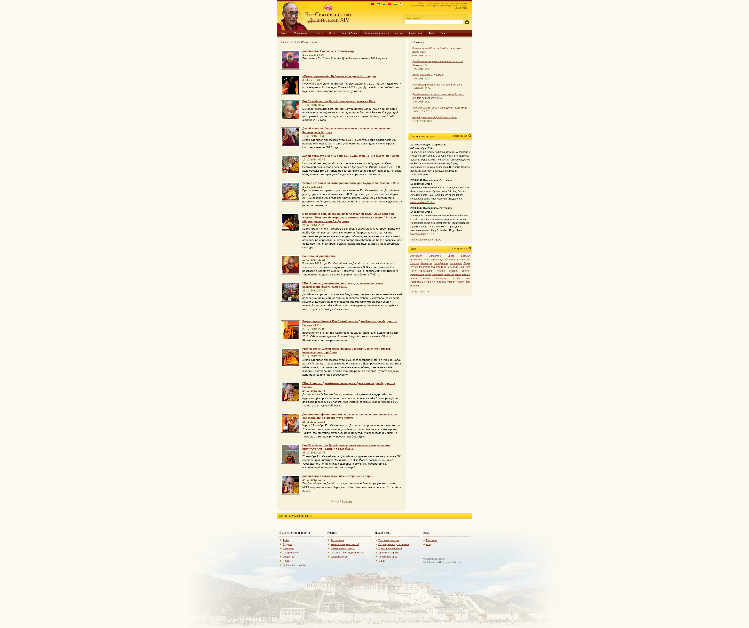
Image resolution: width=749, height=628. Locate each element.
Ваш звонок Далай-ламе (319, 256)
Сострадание (290, 552)
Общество (288, 557)
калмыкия (449, 274)
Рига (467, 267)
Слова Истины (339, 557)
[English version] (383, 3)
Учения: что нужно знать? (345, 544)
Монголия (424, 267)
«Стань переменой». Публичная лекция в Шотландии (339, 76)
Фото (332, 33)
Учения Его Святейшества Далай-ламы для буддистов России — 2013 (350, 183)
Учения (399, 33)
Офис (443, 33)
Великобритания (419, 259)
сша (428, 282)
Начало (284, 33)
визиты (466, 271)
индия (428, 274)
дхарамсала (417, 274)
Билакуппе (435, 256)
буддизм (453, 271)
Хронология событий (390, 548)
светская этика (460, 278)
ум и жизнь (439, 282)
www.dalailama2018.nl (422, 202)
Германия (435, 259)
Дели (458, 259)
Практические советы (343, 548)
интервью (437, 274)
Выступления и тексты (376, 33)
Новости (318, 33)
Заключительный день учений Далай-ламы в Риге (439, 108)
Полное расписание (421, 240)
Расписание (301, 33)
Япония (441, 271)
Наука (286, 561)
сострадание (417, 282)
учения (451, 282)
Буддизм (287, 544)
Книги (381, 561)
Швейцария (426, 271)
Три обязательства (388, 540)
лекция (414, 278)
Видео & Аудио (349, 33)
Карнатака (456, 263)
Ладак (466, 263)
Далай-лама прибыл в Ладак (428, 75)
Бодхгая (465, 256)
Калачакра (426, 263)
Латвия (414, 267)
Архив (438, 240)
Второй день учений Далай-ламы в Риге (434, 117)
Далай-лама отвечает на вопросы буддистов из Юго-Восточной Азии (350, 155)
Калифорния (441, 263)
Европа (466, 259)
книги (458, 274)
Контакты (431, 540)
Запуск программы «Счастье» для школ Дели (437, 85)
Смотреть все (460, 136)
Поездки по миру (387, 557)
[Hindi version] (394, 3)
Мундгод (435, 267)
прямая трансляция (434, 278)
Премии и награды (388, 552)
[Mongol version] (388, 3)
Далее (348, 501)
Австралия (416, 256)
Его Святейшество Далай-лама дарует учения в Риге (338, 101)
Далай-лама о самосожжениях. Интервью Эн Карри (337, 476)
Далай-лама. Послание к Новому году (328, 51)
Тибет (286, 540)
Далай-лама (415, 33)
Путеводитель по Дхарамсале (347, 552)
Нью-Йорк (458, 267)
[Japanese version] (400, 3)
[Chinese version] (371, 3)
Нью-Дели (446, 267)
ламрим (465, 274)
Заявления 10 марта (294, 565)
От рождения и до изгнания (393, 544)
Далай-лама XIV (290, 42)
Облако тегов (308, 42)
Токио (413, 271)
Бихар (451, 256)
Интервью (288, 548)
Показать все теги (420, 291)
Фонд (431, 33)
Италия (414, 263)
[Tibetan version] (377, 3)
